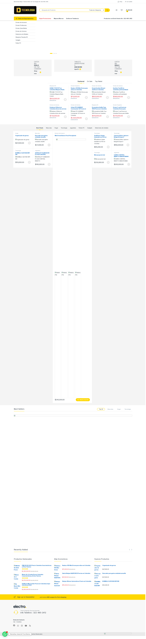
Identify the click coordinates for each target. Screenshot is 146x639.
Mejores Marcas (59, 18)
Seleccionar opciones (47, 145)
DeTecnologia (19, 634)
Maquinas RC (53, 85)
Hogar (56, 128)
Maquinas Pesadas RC (22, 37)
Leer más (65, 99)
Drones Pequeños (75, 85)
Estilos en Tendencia (72, 18)
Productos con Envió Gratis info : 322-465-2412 (118, 18)
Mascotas (49, 128)
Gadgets (18, 40)
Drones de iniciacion (60, 133)
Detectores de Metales (22, 34)
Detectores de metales (101, 128)
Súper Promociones (45, 18)
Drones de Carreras (21, 31)
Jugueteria (73, 128)
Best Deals (39, 128)
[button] (4, 634)
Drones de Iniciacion (21, 22)
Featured (81, 81)
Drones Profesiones (21, 25)
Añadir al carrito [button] (65, 116)
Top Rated (98, 81)
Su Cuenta (129, 1)
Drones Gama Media (21, 28)
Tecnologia (64, 128)
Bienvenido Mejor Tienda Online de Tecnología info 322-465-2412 (31, 1)
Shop (121, 1)
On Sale (89, 81)
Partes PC (18, 43)
